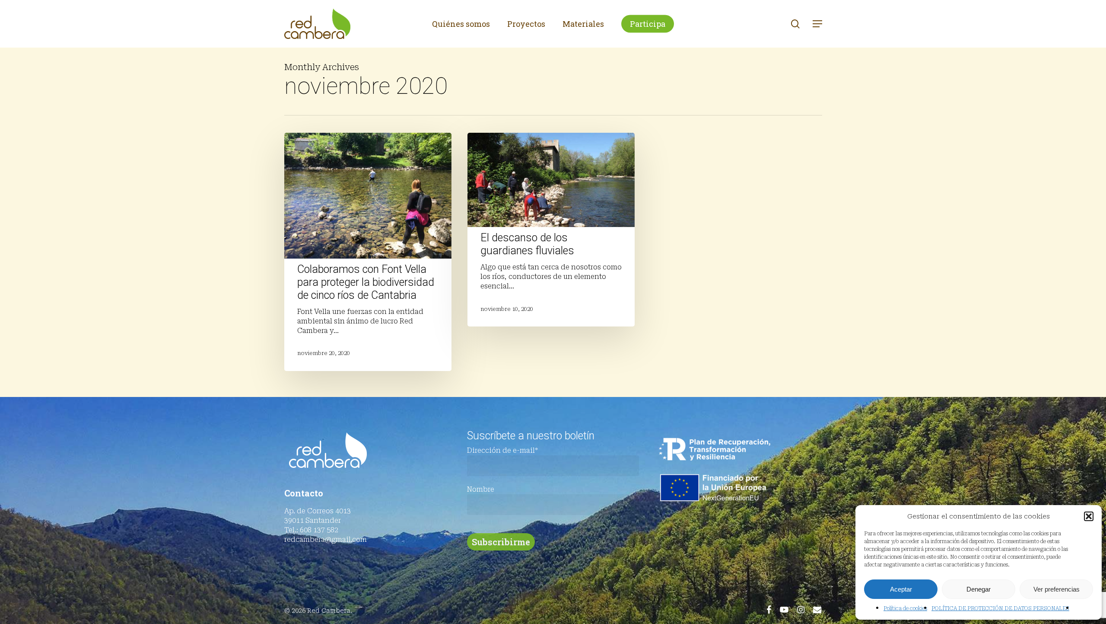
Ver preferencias (1056, 589)
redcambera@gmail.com (325, 539)
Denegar (978, 589)
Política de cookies (905, 608)
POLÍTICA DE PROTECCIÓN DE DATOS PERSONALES (1000, 608)
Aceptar (901, 589)
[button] (1088, 516)
